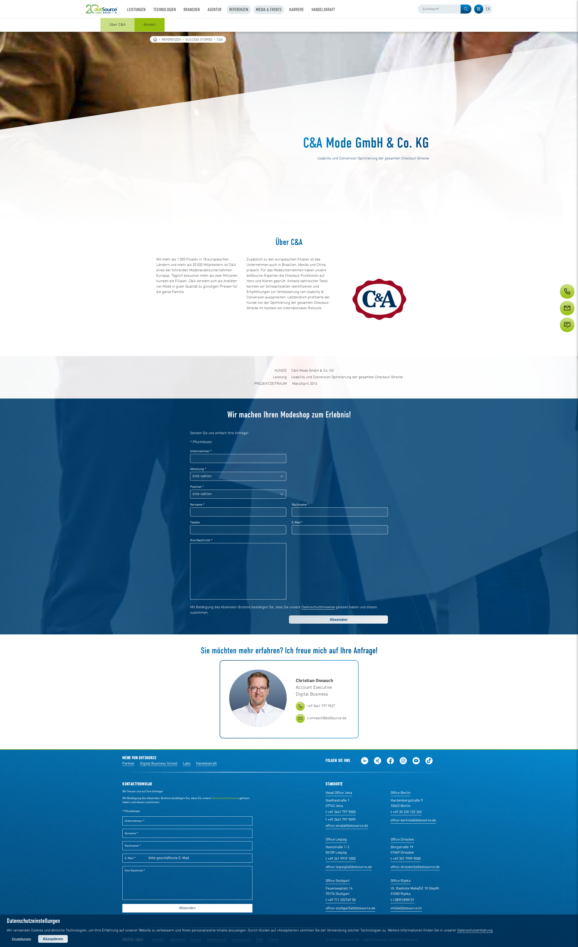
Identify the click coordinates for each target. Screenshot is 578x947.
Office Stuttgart (338, 881)
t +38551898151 (402, 900)
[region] (289, 25)
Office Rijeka (400, 881)
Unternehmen (201, 451)
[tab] (478, 9)
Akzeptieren (53, 939)
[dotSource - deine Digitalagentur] (101, 9)
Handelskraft (206, 763)
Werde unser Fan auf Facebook (390, 760)
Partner (128, 763)
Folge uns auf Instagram (403, 760)
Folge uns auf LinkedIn (364, 760)
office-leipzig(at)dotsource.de (349, 867)
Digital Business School (158, 763)
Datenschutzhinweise (318, 607)
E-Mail (297, 522)
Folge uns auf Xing (377, 760)
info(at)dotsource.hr (406, 908)
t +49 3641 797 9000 (341, 812)
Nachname (300, 504)
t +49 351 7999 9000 (406, 859)
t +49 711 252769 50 (341, 900)
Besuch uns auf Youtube (416, 760)
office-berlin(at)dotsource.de (413, 820)
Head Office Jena (339, 793)
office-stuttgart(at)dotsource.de (350, 908)
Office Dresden (402, 839)
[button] (466, 9)
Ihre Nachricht (201, 540)
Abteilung (198, 469)
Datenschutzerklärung (475, 930)
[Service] (566, 316)
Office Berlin (400, 793)
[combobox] (444, 9)
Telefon (195, 522)
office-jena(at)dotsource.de (347, 826)
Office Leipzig (336, 839)
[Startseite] (155, 39)
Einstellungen (21, 939)
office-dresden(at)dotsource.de (415, 867)
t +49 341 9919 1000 (341, 859)
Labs (187, 763)
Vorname (197, 504)
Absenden (338, 620)
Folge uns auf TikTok (429, 760)
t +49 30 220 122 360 (406, 812)
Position (197, 486)
